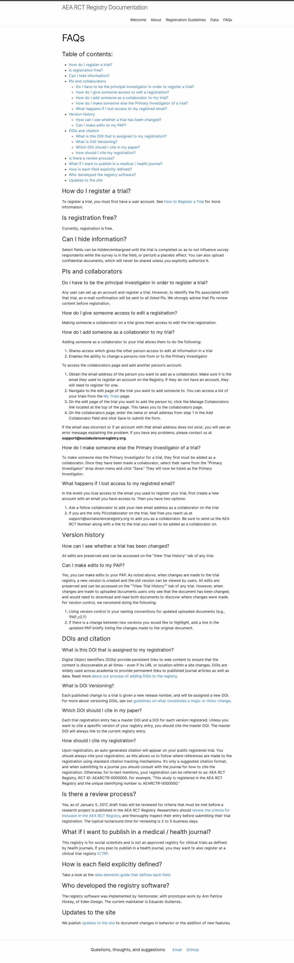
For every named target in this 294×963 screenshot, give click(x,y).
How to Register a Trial (184, 201)
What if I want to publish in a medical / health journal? (115, 163)
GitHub (193, 949)
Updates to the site (85, 180)
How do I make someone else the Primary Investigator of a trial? (132, 103)
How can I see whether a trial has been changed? (118, 119)
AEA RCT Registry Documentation (104, 7)
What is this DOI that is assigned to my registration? (121, 136)
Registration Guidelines (186, 19)
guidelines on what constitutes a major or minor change (181, 700)
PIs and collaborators (87, 81)
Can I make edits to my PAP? (101, 125)
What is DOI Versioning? (96, 141)
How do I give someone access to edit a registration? (122, 92)
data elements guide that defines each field (132, 874)
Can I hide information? (89, 75)
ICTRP (102, 853)
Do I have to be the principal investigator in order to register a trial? (135, 86)
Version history (82, 114)
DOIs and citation (84, 130)
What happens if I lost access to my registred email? (121, 108)
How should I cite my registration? (106, 152)
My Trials (111, 396)
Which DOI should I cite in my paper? (108, 147)
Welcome (138, 19)
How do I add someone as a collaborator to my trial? (122, 97)
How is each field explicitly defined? (100, 169)
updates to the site (98, 923)
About (156, 19)
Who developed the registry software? (102, 174)
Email (177, 949)
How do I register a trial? (90, 64)
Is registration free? (86, 70)
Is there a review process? (91, 158)
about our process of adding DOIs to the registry (134, 676)
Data (214, 19)
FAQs (227, 19)
